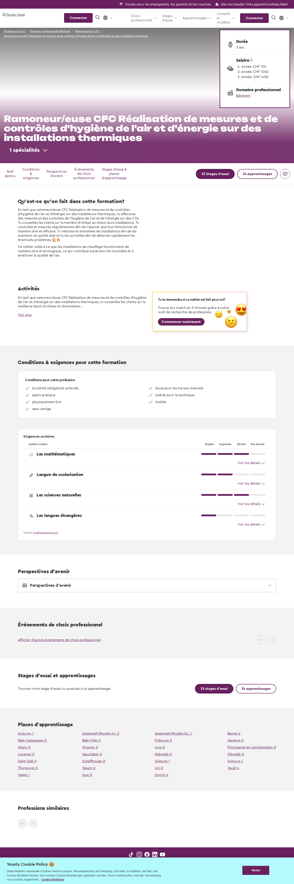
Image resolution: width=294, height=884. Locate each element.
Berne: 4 (233, 733)
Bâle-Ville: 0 (91, 740)
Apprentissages (195, 18)
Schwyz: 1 (235, 761)
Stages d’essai (167, 18)
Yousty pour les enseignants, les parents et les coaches (168, 4)
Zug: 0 (87, 775)
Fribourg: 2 (163, 740)
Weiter (255, 870)
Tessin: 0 (89, 768)
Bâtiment (243, 95)
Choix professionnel (141, 18)
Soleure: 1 (162, 761)
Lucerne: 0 (26, 754)
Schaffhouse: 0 (93, 761)
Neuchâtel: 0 (92, 754)
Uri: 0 (159, 768)
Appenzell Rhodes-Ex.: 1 (173, 733)
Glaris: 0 (24, 747)
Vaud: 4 (233, 768)
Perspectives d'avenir (56, 174)
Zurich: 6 (161, 775)
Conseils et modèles (223, 18)
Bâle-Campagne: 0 (32, 740)
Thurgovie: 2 (28, 768)
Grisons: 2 (90, 747)
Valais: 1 (24, 775)
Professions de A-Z (14, 31)
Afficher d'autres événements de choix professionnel (59, 640)
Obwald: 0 (235, 754)
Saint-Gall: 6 (27, 761)
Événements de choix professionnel (84, 174)
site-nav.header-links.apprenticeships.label (254, 4)
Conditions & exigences (31, 174)
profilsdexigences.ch (45, 532)
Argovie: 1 (26, 733)
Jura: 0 (160, 747)
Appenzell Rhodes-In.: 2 (100, 733)
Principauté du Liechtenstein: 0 (251, 747)
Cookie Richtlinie (52, 879)
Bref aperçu (10, 174)
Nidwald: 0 (163, 754)
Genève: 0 (235, 740)
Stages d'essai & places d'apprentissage (114, 174)
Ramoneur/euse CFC (87, 31)
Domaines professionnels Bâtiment (50, 31)
